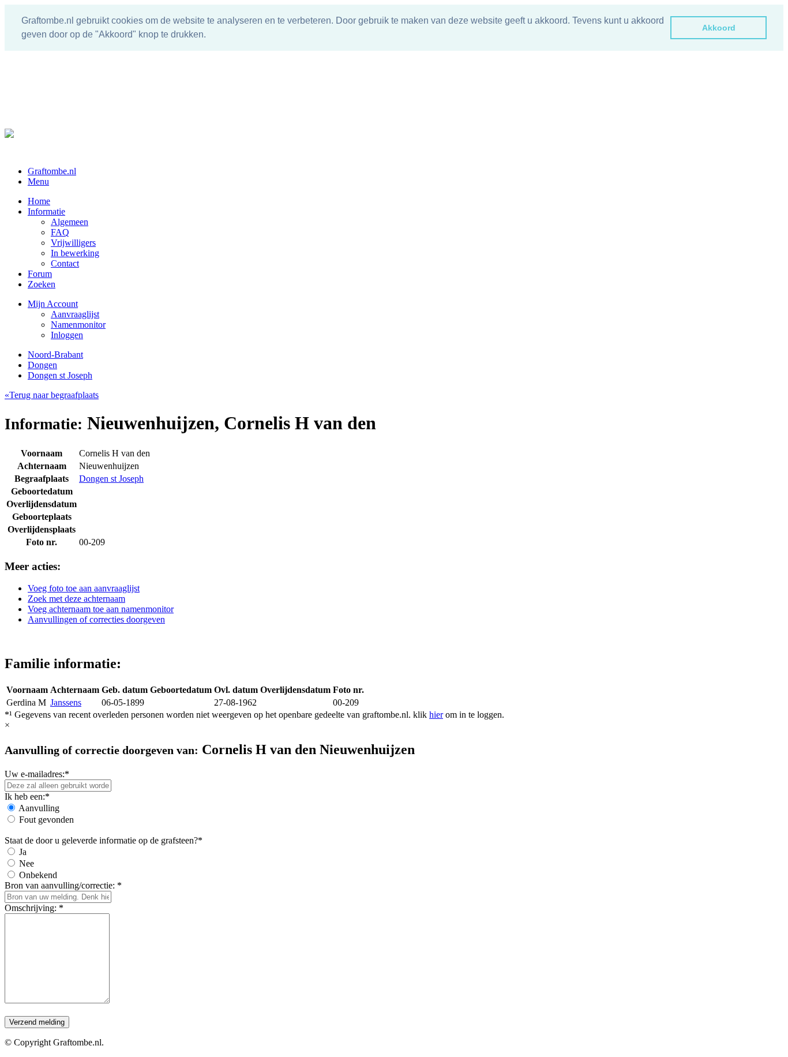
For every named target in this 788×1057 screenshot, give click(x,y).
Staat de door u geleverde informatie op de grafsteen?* (103, 840)
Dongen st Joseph (60, 375)
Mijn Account (53, 304)
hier (436, 714)
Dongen (42, 365)
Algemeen (69, 222)
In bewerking (75, 253)
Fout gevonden (46, 819)
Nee (26, 863)
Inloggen (67, 335)
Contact (65, 263)
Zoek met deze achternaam (76, 599)
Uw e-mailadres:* (37, 774)
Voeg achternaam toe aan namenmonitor (101, 609)
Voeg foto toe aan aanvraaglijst (84, 588)
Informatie (46, 211)
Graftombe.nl (52, 171)
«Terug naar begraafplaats (52, 395)
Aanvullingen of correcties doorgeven (96, 619)
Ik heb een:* (27, 796)
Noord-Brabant (55, 354)
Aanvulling (38, 808)
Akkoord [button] (719, 27)
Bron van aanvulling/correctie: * (63, 885)
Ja (23, 852)
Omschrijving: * (34, 908)
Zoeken (41, 284)
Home (39, 201)
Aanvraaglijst (75, 314)
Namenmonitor (78, 324)
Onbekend (38, 875)
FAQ (60, 232)
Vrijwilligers (73, 243)
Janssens (65, 702)
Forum (40, 274)
